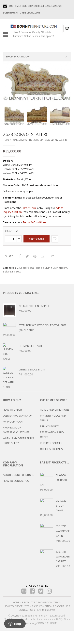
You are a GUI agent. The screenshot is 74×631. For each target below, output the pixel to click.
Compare (52, 256)
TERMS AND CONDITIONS (54, 409)
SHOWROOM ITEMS (48, 602)
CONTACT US (26, 610)
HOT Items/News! (45, 610)
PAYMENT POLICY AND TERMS (53, 418)
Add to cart (36, 238)
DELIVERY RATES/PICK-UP (17, 415)
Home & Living (19, 140)
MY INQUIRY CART (13, 421)
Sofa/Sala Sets (12, 271)
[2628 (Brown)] (37, 116)
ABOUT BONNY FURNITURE (18, 475)
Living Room (36, 140)
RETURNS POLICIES (51, 443)
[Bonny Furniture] (33, 26)
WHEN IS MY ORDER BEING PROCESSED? (18, 440)
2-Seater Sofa (25, 267)
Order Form (30, 208)
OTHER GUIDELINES (51, 449)
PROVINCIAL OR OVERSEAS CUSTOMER (16, 430)
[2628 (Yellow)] (60, 116)
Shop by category (18, 56)
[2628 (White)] (14, 116)
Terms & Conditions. (35, 222)
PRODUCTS (28, 602)
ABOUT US (62, 606)
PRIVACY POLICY (49, 426)
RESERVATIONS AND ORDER (52, 434)
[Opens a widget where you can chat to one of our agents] (15, 624)
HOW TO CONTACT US (16, 481)
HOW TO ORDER (12, 409)
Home (6, 140)
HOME (16, 602)
